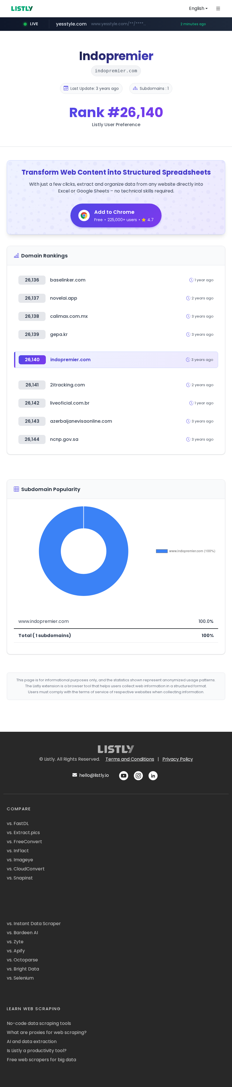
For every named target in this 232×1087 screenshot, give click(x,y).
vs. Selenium (20, 978)
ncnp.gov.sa (64, 439)
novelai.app (63, 298)
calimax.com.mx (69, 316)
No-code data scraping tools (39, 1023)
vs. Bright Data (23, 969)
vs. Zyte (15, 941)
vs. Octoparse (22, 960)
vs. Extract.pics (23, 832)
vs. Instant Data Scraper (34, 923)
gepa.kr (59, 334)
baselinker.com (67, 280)
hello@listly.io (93, 775)
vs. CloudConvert (26, 869)
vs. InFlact (18, 850)
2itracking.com (67, 385)
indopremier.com (70, 359)
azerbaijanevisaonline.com (81, 421)
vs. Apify (16, 951)
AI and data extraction (32, 1041)
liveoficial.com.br (69, 403)
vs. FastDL (18, 823)
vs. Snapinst (20, 878)
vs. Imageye (20, 860)
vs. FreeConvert (24, 841)
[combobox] (198, 8)
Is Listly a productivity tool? (36, 1050)
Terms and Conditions (130, 759)
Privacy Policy (177, 759)
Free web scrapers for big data (41, 1059)
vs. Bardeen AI (22, 932)
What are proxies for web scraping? (47, 1032)
